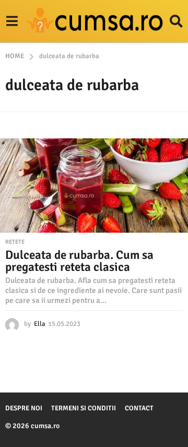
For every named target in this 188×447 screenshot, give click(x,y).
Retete (15, 242)
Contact (139, 408)
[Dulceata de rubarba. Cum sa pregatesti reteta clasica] (94, 185)
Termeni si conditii (83, 408)
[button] (11, 21)
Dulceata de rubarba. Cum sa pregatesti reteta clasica (79, 261)
